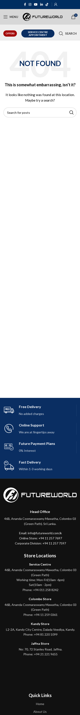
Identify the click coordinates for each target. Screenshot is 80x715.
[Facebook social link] (25, 5)
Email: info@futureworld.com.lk (40, 533)
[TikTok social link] (47, 5)
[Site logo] (42, 16)
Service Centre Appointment (38, 33)
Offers (10, 33)
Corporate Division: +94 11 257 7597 (40, 543)
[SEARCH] (71, 112)
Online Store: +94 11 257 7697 (40, 538)
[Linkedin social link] (41, 5)
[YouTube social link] (36, 5)
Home (40, 704)
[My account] (56, 4)
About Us (40, 711)
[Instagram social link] (30, 5)
